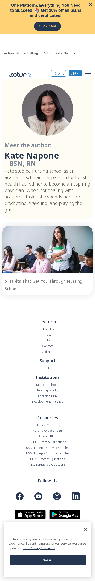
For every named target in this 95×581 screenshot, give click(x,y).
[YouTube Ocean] (38, 496)
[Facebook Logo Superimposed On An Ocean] (19, 496)
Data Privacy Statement (39, 548)
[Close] (85, 529)
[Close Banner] (90, 4)
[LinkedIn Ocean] (75, 496)
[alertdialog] (47, 17)
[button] (88, 73)
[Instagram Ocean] (57, 496)
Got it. (48, 560)
